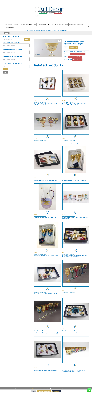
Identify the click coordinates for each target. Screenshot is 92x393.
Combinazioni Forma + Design (76, 24)
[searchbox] (9, 45)
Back (34, 391)
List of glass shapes (9, 27)
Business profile (42, 24)
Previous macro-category (44, 391)
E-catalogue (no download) (13, 24)
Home (9, 388)
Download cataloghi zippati (61, 24)
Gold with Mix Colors (76, 59)
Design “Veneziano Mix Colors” (70, 39)
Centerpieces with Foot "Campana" (77, 53)
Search (26, 39)
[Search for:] (16, 66)
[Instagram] (88, 26)
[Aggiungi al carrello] (47, 98)
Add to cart (73, 48)
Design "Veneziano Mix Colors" (80, 51)
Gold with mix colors (24, 388)
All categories (15, 388)
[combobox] (16, 45)
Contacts (51, 24)
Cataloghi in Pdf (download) (29, 24)
